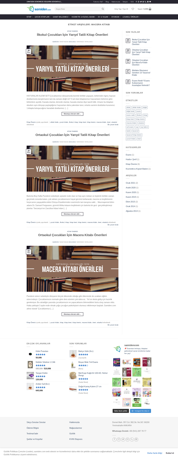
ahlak (128, 107)
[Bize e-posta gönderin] (143, 2)
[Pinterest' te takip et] (148, 2)
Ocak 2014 (130, 206)
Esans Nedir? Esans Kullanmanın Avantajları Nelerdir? (141, 83)
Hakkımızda (116, 2)
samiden (55, 41)
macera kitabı (101, 122)
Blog (107, 2)
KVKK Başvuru (75, 439)
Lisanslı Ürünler (130, 17)
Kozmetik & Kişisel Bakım (83, 17)
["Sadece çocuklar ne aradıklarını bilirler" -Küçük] (116, 402)
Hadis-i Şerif (131, 159)
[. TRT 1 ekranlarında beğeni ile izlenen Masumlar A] (147, 361)
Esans (128, 155)
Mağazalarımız (75, 428)
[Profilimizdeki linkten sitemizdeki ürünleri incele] (136, 372)
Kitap (29, 17)
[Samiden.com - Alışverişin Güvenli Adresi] (39, 9)
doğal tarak (130, 111)
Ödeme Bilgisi (33, 428)
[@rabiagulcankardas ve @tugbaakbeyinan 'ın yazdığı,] (116, 392)
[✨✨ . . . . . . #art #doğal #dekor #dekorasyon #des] (147, 372)
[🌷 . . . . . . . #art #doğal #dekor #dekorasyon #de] (136, 382)
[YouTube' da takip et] (150, 2)
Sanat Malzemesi (60, 17)
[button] (121, 9)
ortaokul (114, 122)
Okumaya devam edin (72, 114)
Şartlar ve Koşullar (35, 439)
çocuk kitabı (63, 122)
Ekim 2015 (130, 202)
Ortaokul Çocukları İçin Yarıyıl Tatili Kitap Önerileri (72, 135)
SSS (132, 2)
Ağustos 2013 (132, 211)
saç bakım (144, 127)
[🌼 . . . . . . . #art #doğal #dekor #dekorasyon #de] (116, 382)
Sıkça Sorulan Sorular (36, 422)
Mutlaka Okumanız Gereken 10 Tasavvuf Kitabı (141, 72)
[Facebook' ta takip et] (136, 2)
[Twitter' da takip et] (141, 2)
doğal (145, 107)
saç (137, 127)
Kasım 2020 (131, 192)
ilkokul (71, 122)
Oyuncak (115, 17)
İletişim (125, 2)
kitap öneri (82, 122)
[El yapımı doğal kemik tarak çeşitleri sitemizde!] (136, 402)
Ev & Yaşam (103, 17)
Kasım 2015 (131, 197)
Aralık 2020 (131, 188)
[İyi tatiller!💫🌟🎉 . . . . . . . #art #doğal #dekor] (126, 392)
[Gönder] (103, 9)
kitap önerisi (91, 122)
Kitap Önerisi (72, 31)
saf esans (130, 127)
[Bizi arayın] (145, 2)
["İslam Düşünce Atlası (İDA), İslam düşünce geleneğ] (126, 382)
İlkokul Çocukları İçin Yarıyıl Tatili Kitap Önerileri (72, 34)
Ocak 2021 (130, 183)
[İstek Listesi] (133, 9)
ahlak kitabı (54, 122)
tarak (128, 131)
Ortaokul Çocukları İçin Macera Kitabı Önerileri (72, 235)
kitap (76, 122)
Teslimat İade (32, 434)
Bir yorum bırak (113, 125)
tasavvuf (135, 131)
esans (139, 111)
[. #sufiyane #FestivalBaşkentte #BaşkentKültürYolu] (116, 361)
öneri (108, 122)
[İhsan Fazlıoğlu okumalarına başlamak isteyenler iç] (147, 382)
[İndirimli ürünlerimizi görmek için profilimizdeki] (147, 392)
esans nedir (131, 115)
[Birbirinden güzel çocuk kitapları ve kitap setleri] (126, 402)
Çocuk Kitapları (42, 17)
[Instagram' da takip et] (138, 2)
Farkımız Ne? (98, 2)
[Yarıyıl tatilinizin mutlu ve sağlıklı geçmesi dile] (136, 392)
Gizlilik (72, 434)
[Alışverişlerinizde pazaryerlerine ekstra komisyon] (147, 402)
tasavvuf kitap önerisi (134, 135)
